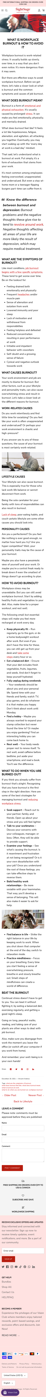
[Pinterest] (25, 1266)
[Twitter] (3, 1266)
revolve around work (28, 224)
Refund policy (36, 1364)
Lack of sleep (9, 514)
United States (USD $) (13, 1375)
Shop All (7, 1287)
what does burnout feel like (12, 1085)
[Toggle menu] (2, 10)
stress (29, 113)
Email (4, 1134)
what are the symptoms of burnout (18, 1083)
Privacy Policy (24, 1364)
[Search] (7, 10)
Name (4, 1123)
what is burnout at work (10, 1088)
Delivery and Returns (9, 1364)
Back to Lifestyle (23, 1101)
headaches (24, 294)
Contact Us (8, 1292)
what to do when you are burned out (15, 1090)
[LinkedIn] (33, 1266)
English (7, 1383)
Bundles (6, 1281)
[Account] (38, 10)
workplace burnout (35, 1090)
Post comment (12, 1168)
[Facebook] (7, 1266)
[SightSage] (23, 10)
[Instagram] (11, 1266)
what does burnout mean (31, 1085)
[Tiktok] (20, 1266)
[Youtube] (16, 1266)
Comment (6, 1146)
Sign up (8, 1259)
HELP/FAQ (8, 1297)
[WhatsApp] (29, 1266)
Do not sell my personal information (29, 1367)
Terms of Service (8, 1367)
